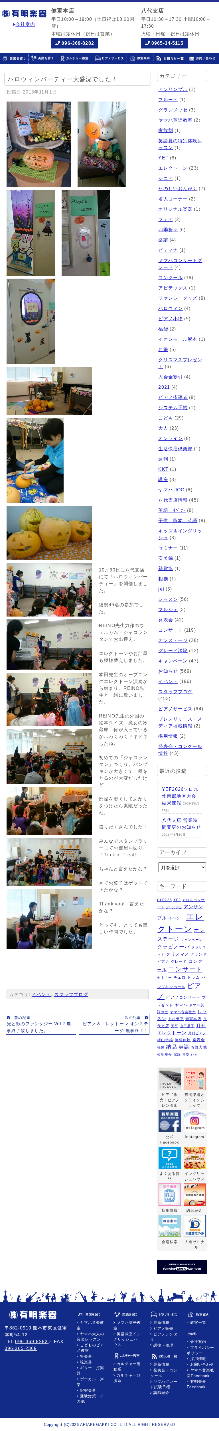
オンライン (170, 438)
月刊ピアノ (197, 1033)
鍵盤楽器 (87, 1390)
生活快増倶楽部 (175, 448)
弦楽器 (85, 1362)
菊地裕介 (164, 1054)
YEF (163, 157)
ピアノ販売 (163, 1328)
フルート (168, 99)
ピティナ (168, 250)
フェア (165, 219)
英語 (184, 1047)
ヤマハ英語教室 (175, 120)
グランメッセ (173, 110)
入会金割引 (170, 376)
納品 (171, 1047)
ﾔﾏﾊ (194, 1054)
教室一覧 (197, 1322)
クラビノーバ (173, 947)
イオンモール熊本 (177, 339)
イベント (41, 994)
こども (165, 417)
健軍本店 (193, 1019)
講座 (163, 479)
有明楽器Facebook (196, 1384)
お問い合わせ (201, 1364)
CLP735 (164, 900)
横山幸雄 (165, 1040)
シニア (165, 178)
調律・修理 (163, 1345)
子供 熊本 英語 (177, 520)
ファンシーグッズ (177, 298)
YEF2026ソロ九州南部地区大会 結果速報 (180, 796)
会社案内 (25, 24)
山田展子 (187, 1026)
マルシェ (168, 609)
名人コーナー (173, 198)
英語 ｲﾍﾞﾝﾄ (172, 510)
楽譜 (163, 240)
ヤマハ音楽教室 (183, 1012)
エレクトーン (173, 168)
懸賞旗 (165, 568)
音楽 (185, 1054)
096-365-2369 (21, 1348)
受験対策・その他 (90, 1399)
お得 (163, 349)
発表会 (165, 619)
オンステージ (173, 640)
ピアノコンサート (183, 997)
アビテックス (173, 287)
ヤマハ (181, 1005)
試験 (177, 1054)
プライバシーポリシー (200, 1350)
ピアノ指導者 (173, 397)
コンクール (170, 277)
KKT (163, 469)
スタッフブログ (71, 994)
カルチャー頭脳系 (127, 1378)
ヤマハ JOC (171, 489)
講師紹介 (161, 1393)
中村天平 (176, 1019)
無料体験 (183, 1040)
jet (161, 589)
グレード (179, 961)
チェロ (180, 977)
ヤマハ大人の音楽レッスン (90, 1336)
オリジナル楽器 (175, 209)
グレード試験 (173, 650)
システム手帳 (173, 407)
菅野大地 (199, 1047)
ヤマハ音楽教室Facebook (200, 1373)
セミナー (168, 548)
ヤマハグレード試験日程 (164, 1384)
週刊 (163, 459)
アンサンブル (173, 89)
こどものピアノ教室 (90, 1348)
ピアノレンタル (164, 1337)
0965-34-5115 (167, 43)
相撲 (163, 578)
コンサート (170, 630)
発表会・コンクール (164, 1373)
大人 (163, 428)
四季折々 (168, 229)
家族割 (165, 130)
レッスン (168, 599)
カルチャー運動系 (127, 1366)
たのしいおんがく (177, 188)
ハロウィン (170, 308)
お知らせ (168, 671)
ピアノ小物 (170, 318)
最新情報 (161, 1322)
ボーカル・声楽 (90, 1382)
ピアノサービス (175, 708)
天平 (174, 1026)
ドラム (193, 977)
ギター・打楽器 (90, 1370)
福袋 (163, 329)
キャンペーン (173, 660)
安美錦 (165, 558)
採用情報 (168, 736)
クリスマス (177, 954)
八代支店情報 (173, 500)
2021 (164, 387)
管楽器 (85, 1356)
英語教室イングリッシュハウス (127, 1339)
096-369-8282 (78, 43)
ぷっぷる (174, 907)
